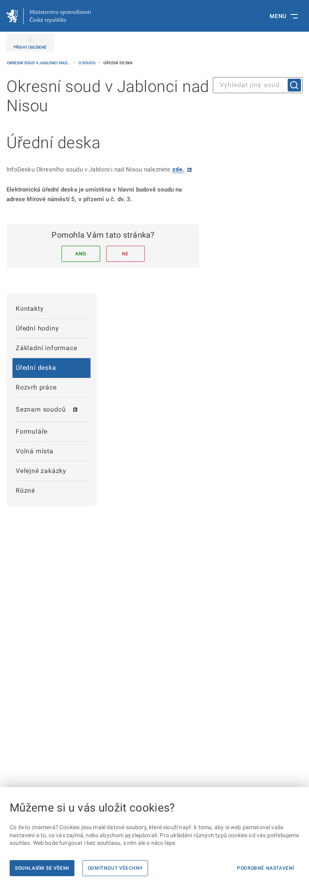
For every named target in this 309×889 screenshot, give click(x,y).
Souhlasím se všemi (42, 868)
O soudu (87, 63)
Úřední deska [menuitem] (36, 367)
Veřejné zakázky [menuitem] (41, 471)
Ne (125, 254)
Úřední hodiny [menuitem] (37, 328)
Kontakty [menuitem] (29, 308)
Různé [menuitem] (25, 490)
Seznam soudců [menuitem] (41, 409)
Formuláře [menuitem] (31, 431)
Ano (80, 254)
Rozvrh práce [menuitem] (36, 387)
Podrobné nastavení (265, 868)
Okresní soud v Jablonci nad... (39, 63)
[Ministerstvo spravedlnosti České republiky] (48, 16)
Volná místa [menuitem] (35, 451)
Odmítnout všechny (115, 868)
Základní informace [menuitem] (46, 348)
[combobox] (258, 85)
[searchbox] (258, 85)
